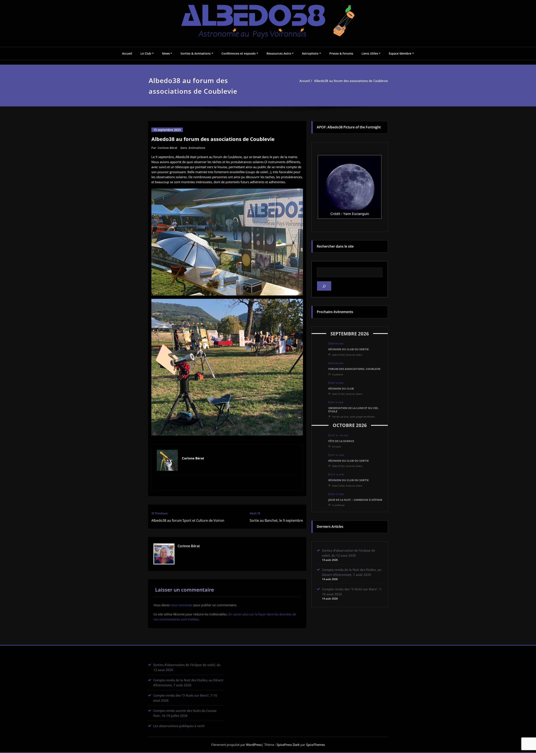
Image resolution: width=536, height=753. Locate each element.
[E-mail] (227, 482)
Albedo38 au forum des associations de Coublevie (351, 81)
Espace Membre (400, 53)
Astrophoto (310, 53)
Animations (196, 148)
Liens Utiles (370, 53)
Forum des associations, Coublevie (354, 369)
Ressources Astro (279, 53)
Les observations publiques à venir (179, 726)
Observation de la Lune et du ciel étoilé (353, 409)
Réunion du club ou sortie (348, 349)
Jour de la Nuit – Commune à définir (355, 500)
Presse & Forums (341, 53)
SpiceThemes (315, 745)
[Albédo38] (268, 18)
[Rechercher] (324, 286)
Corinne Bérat (167, 148)
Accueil (127, 53)
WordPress (254, 745)
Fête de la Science (341, 441)
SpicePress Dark (288, 745)
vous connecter (182, 605)
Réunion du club (341, 388)
